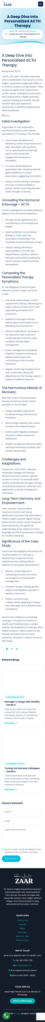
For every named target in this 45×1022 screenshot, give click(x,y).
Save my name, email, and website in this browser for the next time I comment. (23, 850)
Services (22, 924)
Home (11, 31)
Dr (3, 287)
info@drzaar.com (24, 965)
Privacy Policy (22, 940)
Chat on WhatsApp (22, 1001)
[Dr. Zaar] (7, 4)
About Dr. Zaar (22, 936)
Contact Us (22, 920)
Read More (10, 723)
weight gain (21, 235)
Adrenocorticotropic (27, 31)
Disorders (22, 932)
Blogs (22, 928)
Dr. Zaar (17, 1013)
